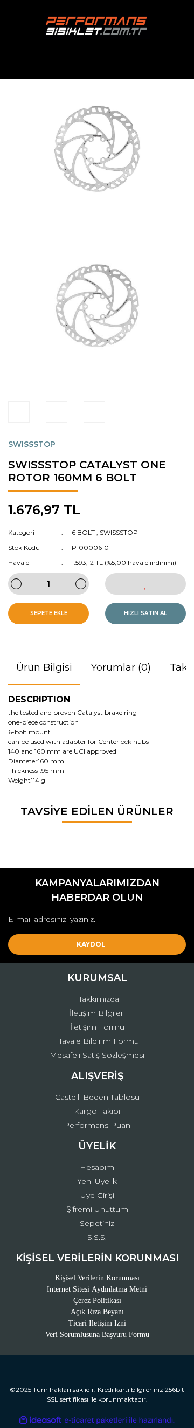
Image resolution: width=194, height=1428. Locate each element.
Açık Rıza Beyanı (97, 1312)
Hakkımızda (97, 999)
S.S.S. (97, 1237)
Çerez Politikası (97, 1300)
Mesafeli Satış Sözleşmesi (97, 1055)
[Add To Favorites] (145, 584)
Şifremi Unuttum (97, 1209)
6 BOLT (83, 532)
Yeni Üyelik (97, 1181)
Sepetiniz (97, 1223)
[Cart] (173, 61)
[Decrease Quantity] (16, 584)
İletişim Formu (97, 1027)
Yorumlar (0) (121, 667)
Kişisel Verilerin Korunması (97, 1278)
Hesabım (97, 1167)
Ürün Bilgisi (44, 667)
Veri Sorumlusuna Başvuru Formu (97, 1334)
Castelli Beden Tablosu (97, 1097)
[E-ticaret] (95, 1420)
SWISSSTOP (32, 444)
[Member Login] (97, 61)
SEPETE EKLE (48, 613)
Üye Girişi (97, 1195)
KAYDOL (91, 944)
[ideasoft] (40, 1420)
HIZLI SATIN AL (145, 613)
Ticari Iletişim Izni (97, 1323)
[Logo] (97, 26)
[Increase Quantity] (81, 584)
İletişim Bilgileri (97, 1013)
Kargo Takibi (97, 1111)
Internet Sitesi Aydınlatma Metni (97, 1289)
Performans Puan (97, 1125)
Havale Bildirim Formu (97, 1041)
